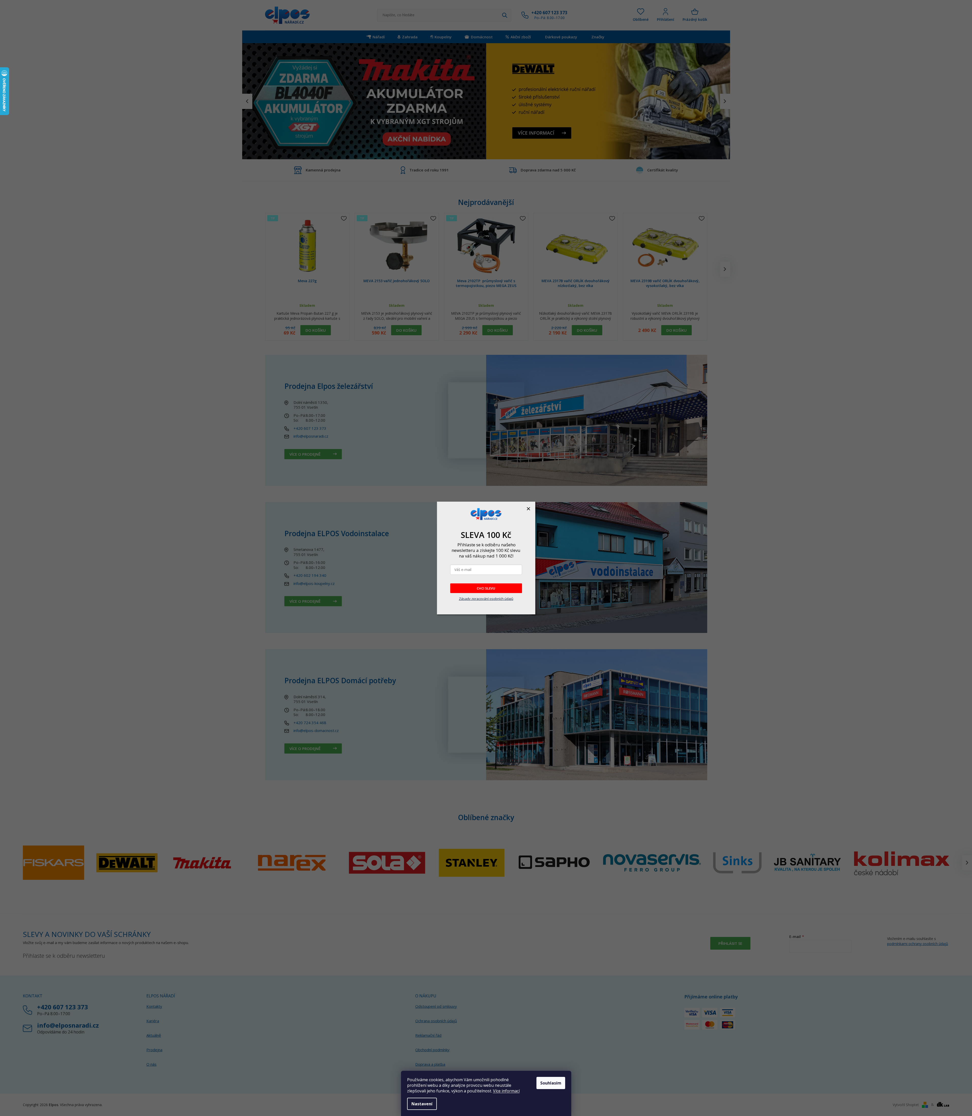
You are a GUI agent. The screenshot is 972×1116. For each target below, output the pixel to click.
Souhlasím (550, 1083)
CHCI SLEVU (486, 588)
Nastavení (422, 1104)
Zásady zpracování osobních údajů (486, 598)
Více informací (506, 1091)
